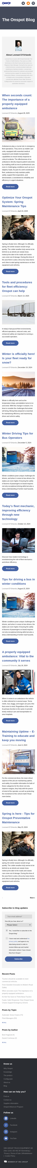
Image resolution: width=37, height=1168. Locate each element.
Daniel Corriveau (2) (9, 1038)
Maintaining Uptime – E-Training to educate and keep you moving (18, 736)
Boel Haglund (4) (8, 1035)
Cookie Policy (10, 1156)
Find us (6, 1096)
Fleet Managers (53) (9, 1018)
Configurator (8, 1079)
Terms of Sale (16, 1153)
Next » (32, 898)
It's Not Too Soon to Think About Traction (17, 997)
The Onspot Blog (18, 19)
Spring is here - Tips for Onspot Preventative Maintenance (18, 818)
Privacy (6, 1153)
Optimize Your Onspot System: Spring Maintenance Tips (17, 202)
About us (7, 1082)
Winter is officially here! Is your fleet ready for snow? (18, 358)
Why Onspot (8, 1068)
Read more (10, 187)
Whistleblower (27, 1153)
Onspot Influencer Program (13, 1107)
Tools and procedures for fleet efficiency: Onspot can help (17, 287)
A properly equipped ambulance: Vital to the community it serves (18, 656)
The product (8, 1075)
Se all (4, 1022)
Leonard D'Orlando (22, 55)
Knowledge (8, 1072)
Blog (5, 1086)
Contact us (7, 1100)
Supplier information (11, 1103)
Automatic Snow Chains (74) (12, 1015)
